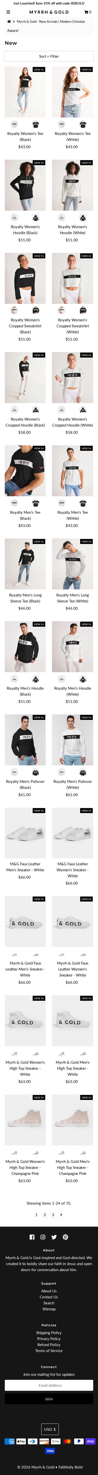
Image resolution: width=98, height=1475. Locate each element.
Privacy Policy (49, 1338)
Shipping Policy (49, 1332)
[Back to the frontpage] (9, 21)
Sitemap (49, 1309)
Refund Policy (48, 1344)
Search (48, 1303)
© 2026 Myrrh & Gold (35, 1467)
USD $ (50, 1429)
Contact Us (49, 1297)
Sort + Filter (49, 56)
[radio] (14, 124)
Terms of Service (49, 1350)
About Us (49, 1291)
